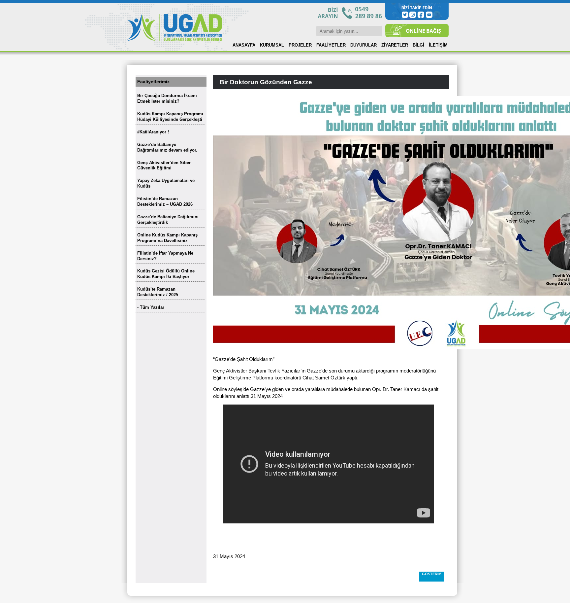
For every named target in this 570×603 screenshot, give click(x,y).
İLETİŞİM (438, 45)
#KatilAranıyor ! (153, 131)
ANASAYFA (244, 45)
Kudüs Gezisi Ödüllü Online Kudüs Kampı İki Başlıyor (166, 273)
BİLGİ (418, 45)
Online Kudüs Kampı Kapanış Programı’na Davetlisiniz (167, 237)
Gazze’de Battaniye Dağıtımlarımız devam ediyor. (167, 147)
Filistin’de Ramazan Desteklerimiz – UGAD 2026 (165, 201)
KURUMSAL (272, 45)
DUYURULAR (363, 45)
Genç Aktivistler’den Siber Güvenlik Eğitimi (164, 165)
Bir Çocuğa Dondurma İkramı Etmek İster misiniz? (167, 98)
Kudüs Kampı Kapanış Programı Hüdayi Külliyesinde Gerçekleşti (170, 116)
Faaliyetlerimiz (153, 81)
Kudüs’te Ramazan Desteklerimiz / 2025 (157, 292)
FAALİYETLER (331, 45)
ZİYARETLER (394, 45)
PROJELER (300, 45)
